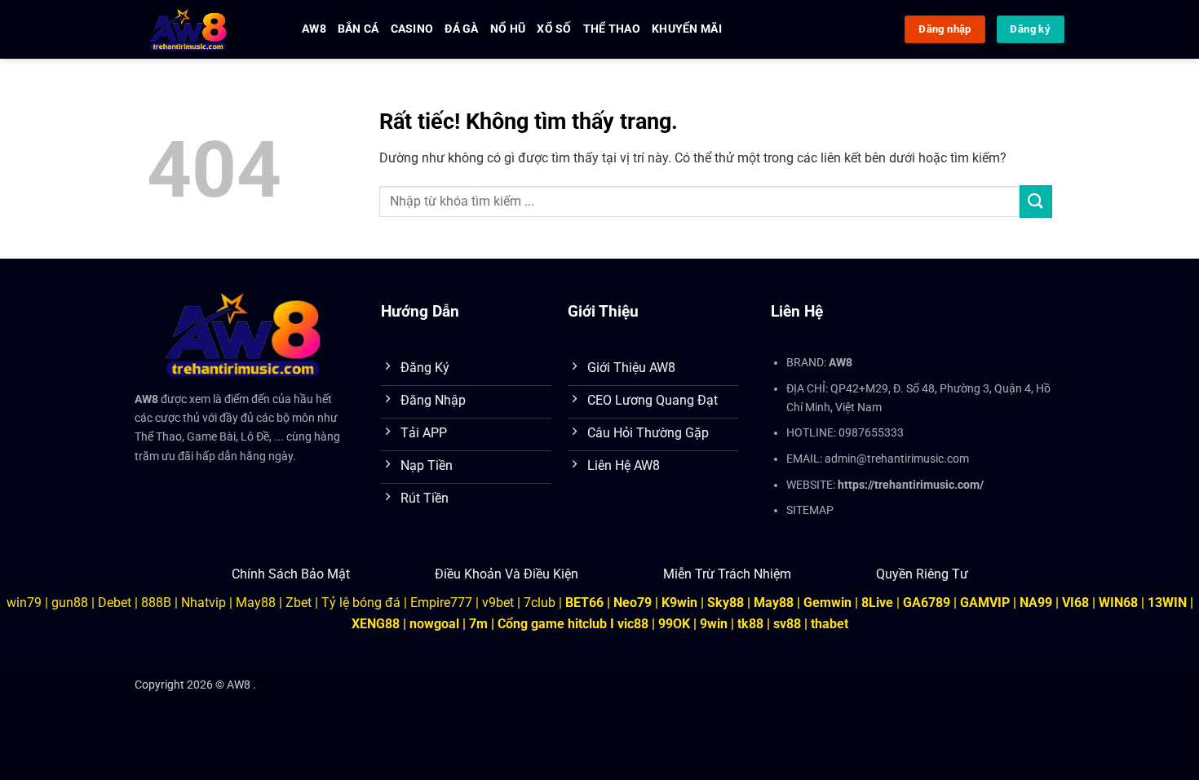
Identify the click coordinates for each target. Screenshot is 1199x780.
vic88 (632, 624)
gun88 (69, 602)
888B (156, 602)
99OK (674, 624)
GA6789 (926, 602)
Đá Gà (461, 29)
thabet (829, 624)
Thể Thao (611, 29)
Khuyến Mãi (687, 29)
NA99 (1037, 602)
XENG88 (376, 624)
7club (539, 602)
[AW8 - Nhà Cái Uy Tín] (206, 29)
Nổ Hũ (507, 29)
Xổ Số (554, 29)
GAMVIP (986, 602)
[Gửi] (1036, 201)
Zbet (298, 602)
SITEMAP (810, 510)
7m (478, 624)
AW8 (314, 29)
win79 (24, 602)
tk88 (750, 624)
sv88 (787, 624)
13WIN (1169, 602)
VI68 (1077, 602)
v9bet (498, 602)
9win (714, 624)
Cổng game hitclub (552, 624)
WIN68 (1118, 602)
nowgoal (434, 624)
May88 (256, 602)
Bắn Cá (358, 29)
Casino (412, 29)
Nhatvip (203, 602)
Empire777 (441, 602)
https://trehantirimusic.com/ (911, 485)
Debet (114, 602)
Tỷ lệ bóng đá (360, 602)
